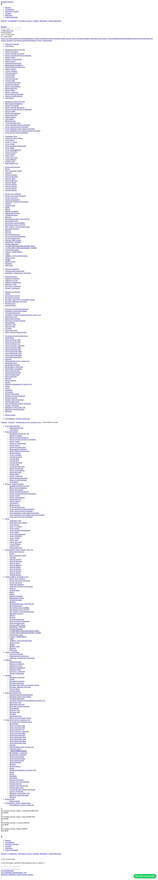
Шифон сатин (10, 261)
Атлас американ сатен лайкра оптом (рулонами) (22, 131)
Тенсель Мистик (11, 180)
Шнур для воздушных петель (16, 332)
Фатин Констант (11, 88)
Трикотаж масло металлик (14, 271)
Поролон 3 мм (10, 324)
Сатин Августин (11, 157)
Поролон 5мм (10, 326)
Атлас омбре (9, 148)
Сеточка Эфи (10, 81)
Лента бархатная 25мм (13, 357)
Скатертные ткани (12, 250)
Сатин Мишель (10, 159)
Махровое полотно (12, 229)
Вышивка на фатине (12, 292)
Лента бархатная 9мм (13, 373)
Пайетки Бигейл (11, 277)
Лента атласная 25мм (13, 342)
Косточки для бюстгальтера (15, 321)
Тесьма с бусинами (12, 405)
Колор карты (22, 40)
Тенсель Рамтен (11, 184)
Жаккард (8, 217)
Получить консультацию (145, 876)
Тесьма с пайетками (12, 288)
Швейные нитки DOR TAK (15, 407)
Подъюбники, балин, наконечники (39, 40)
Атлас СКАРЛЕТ (11, 152)
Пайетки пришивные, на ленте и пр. (18, 384)
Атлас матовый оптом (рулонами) (17, 125)
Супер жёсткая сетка (12, 82)
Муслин (8, 232)
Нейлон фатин (10, 69)
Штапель (8, 263)
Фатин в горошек (11, 52)
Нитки (7, 382)
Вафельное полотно (12, 213)
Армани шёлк (10, 205)
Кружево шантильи (12, 298)
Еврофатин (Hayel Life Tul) (15, 50)
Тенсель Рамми (10, 182)
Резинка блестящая (12, 394)
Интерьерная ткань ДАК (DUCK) (17, 219)
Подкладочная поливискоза (15, 236)
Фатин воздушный (12, 44)
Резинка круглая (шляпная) (15, 396)
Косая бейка (9, 338)
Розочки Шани (10, 305)
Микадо (8, 231)
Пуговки (8, 328)
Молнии (8, 378)
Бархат (7, 209)
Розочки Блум (10, 303)
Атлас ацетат (10, 140)
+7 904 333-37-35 (7, 31)
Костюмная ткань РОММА (15, 223)
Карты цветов (10, 415)
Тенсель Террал (10, 188)
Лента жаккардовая (12, 374)
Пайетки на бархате (12, 278)
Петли (7, 388)
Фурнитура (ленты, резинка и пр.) (28, 422)
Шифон (8, 260)
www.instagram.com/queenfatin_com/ (14, 872)
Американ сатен (11, 136)
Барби (7, 207)
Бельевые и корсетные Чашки (16, 311)
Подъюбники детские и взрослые (17, 419)
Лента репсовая (11, 376)
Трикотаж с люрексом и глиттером (18, 273)
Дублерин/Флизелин (12, 313)
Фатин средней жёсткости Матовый (18, 109)
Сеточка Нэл (10, 77)
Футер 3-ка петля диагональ (15, 196)
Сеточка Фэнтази (11, 79)
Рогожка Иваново (11, 244)
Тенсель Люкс (10, 179)
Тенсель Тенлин (11, 186)
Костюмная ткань (11, 221)
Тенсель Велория (11, 177)
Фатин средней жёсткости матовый (18, 55)
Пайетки (119, 38)
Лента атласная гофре (13, 347)
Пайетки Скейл (11, 284)
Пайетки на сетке (11, 280)
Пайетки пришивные (13, 282)
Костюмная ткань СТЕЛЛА (15, 225)
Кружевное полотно (12, 296)
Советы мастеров (11, 17)
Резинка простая (11, 398)
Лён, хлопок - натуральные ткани (17, 227)
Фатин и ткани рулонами (37, 38)
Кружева (125, 38)
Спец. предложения (8, 38)
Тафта (7, 254)
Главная (4, 422)
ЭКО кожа (9, 265)
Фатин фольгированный (14, 94)
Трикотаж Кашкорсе (12, 200)
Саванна (8, 173)
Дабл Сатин (9, 156)
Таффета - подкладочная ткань (16, 256)
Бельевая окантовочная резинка (16, 309)
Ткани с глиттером (109, 38)
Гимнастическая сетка (13, 63)
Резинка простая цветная (14, 400)
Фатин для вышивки (12, 86)
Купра (7, 169)
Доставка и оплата (12, 11)
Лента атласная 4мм (12, 371)
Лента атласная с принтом (14, 345)
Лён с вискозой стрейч (13, 171)
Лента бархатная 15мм (13, 353)
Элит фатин (9, 46)
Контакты (8, 15)
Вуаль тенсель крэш (12, 167)
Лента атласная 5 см (12, 344)
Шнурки (8, 411)
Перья (7, 386)
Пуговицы (9, 392)
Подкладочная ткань (12, 238)
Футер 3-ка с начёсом (13, 194)
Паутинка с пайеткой (13, 286)
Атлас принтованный (13, 150)
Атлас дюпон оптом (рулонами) (16, 127)
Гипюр (7, 294)
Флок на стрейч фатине (13, 96)
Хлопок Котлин (11, 190)
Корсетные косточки (12, 319)
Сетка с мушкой (11, 71)
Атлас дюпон (10, 144)
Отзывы (8, 13)
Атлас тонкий (10, 154)
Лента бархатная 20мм (13, 355)
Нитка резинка (10, 380)
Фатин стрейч (10, 57)
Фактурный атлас (11, 163)
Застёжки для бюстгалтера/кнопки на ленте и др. (23, 315)
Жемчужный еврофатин (14, 65)
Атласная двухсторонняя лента (16, 336)
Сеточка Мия (10, 75)
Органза (8, 203)
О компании (9, 9)
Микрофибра (10, 322)
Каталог (8, 7)
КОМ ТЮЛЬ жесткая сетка (15, 67)
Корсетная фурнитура (136, 38)
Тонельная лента (11, 330)
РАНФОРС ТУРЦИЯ (13, 242)
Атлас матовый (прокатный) (15, 146)
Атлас (48, 38)
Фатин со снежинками (13, 59)
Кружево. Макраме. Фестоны (16, 301)
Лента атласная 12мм (13, 340)
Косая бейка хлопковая (13, 369)
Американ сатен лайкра (14, 138)
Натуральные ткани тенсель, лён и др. (65, 38)
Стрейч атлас (10, 161)
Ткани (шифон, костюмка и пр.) (90, 38)
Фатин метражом (21, 38)
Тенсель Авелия (11, 175)
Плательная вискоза (12, 234)
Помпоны (8, 390)
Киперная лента (11, 363)
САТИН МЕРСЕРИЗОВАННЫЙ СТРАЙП (21, 248)
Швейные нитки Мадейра (14, 409)
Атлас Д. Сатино (11, 142)
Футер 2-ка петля (11, 198)
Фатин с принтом (11, 92)
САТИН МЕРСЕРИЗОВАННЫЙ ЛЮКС (20, 246)
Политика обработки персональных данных (17, 874)
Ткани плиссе (10, 258)
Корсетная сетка (11, 317)
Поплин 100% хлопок (13, 240)
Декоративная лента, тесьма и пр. (17, 361)
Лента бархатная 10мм (13, 351)
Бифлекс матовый (11, 211)
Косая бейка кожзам (12, 365)
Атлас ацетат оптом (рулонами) (16, 133)
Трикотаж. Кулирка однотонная (16, 202)
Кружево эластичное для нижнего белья (20, 299)
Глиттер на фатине (12, 269)
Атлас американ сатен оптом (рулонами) (20, 129)
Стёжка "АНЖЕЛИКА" (14, 252)
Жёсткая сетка (10, 121)
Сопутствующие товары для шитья (18, 403)
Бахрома (8, 359)
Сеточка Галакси (11, 73)
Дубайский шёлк (11, 215)
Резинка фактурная (12, 402)
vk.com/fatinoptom (7, 871)
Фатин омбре (10, 90)
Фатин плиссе (10, 61)
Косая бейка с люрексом (14, 367)
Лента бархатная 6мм (13, 349)
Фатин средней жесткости (14, 53)
